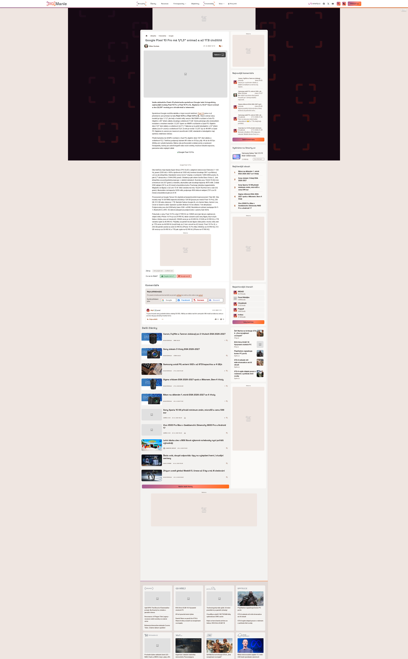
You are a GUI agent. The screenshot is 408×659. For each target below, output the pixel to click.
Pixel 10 (201, 113)
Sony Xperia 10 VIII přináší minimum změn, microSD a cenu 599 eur (193, 411)
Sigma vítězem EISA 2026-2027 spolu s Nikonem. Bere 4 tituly (193, 379)
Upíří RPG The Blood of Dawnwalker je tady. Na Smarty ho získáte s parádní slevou (156, 610)
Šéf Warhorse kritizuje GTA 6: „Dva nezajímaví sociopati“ (245, 333)
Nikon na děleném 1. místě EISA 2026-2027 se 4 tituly (189, 394)
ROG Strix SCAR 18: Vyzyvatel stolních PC (242, 343)
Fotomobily (162, 36)
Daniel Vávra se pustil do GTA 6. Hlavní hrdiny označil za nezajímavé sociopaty (188, 621)
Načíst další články (185, 486)
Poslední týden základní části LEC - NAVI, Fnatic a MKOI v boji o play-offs (157, 656)
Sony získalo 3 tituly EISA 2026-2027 (181, 349)
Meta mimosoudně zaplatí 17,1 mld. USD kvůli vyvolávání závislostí (250, 656)
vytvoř (201, 295)
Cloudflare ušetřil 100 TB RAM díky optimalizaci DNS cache (219, 615)
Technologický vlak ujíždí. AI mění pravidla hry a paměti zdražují (218, 609)
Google (171, 36)
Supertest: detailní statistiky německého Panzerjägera (185, 656)
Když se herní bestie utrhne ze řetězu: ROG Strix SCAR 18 (217, 622)
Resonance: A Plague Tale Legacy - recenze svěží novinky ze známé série (156, 619)
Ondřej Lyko (166, 418)
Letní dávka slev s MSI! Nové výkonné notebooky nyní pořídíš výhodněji (193, 441)
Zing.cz (236, 338)
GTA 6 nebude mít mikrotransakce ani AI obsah (243, 362)
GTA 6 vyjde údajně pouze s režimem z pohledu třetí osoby (245, 373)
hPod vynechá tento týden (185, 614)
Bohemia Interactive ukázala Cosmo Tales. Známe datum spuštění (157, 627)
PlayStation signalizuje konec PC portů (243, 352)
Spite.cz (237, 356)
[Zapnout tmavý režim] (344, 4)
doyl (152, 310)
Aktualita (153, 36)
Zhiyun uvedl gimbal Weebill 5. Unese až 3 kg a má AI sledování (194, 470)
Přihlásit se (354, 4)
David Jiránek (167, 463)
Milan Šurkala (154, 46)
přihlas (179, 295)
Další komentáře (248, 139)
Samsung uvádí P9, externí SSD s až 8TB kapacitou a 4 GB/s (192, 364)
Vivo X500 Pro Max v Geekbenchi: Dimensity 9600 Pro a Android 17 (194, 426)
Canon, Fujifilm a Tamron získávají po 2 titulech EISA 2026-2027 (194, 334)
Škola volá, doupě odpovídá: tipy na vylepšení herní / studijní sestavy (193, 457)
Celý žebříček (248, 322)
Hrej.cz (236, 347)
